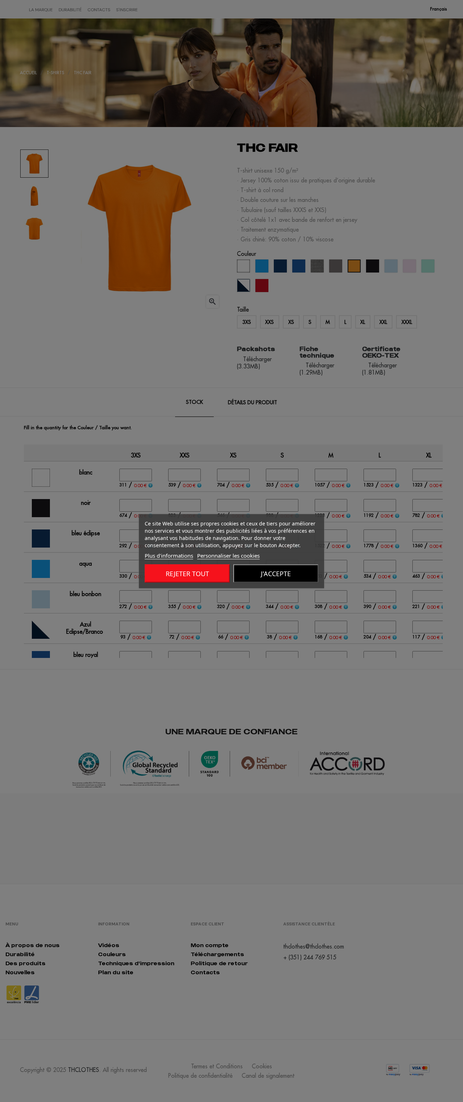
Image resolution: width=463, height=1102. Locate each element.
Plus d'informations (169, 555)
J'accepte (276, 573)
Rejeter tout (187, 573)
